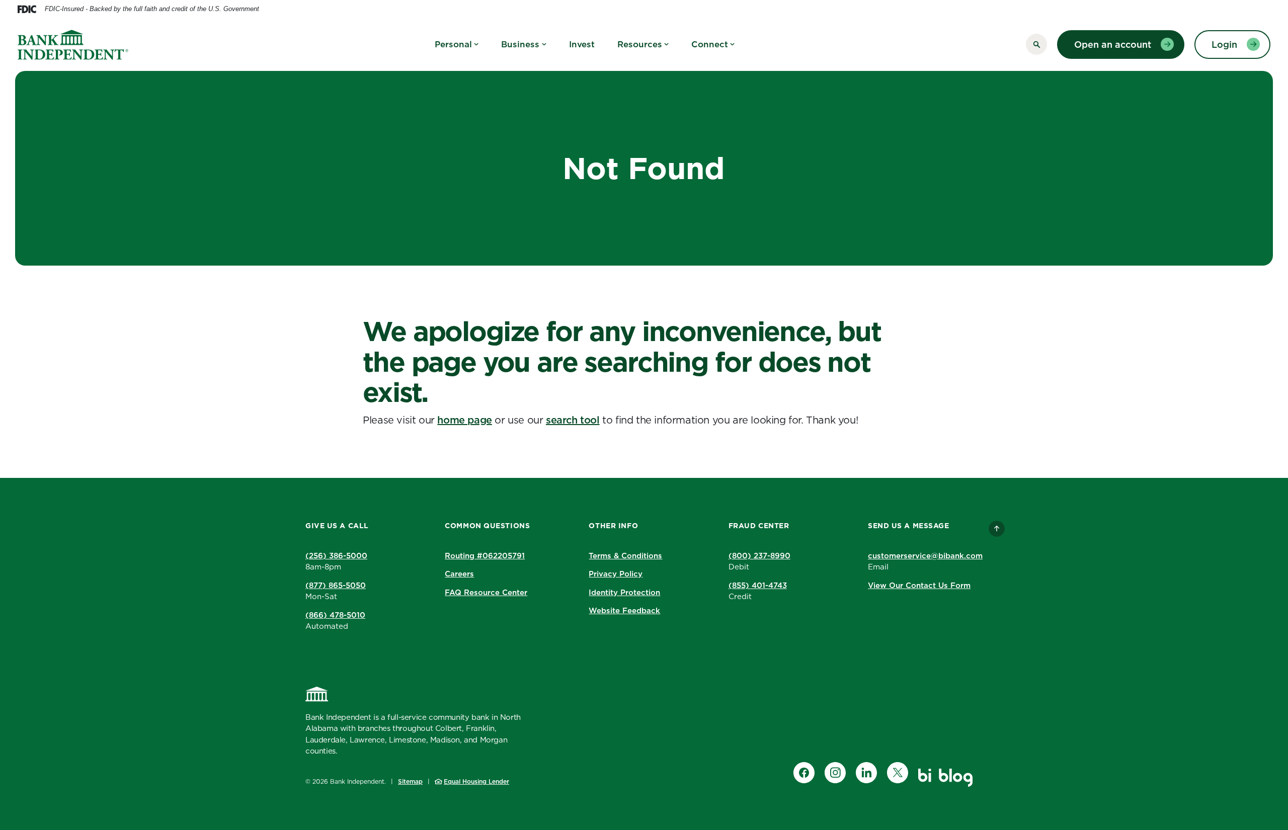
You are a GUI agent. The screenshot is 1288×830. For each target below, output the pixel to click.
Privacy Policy (615, 573)
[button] (487, 556)
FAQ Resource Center (486, 592)
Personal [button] (453, 44)
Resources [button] (639, 44)
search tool (573, 420)
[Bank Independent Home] (317, 694)
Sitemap (410, 781)
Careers (459, 573)
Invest (582, 44)
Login (1224, 44)
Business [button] (520, 44)
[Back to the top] (997, 529)
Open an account (1112, 44)
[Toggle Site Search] (1036, 44)
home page (464, 420)
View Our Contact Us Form (919, 585)
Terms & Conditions (625, 555)
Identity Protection (624, 592)
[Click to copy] (532, 555)
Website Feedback (624, 610)
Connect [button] (709, 44)
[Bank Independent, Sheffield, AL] (73, 44)
